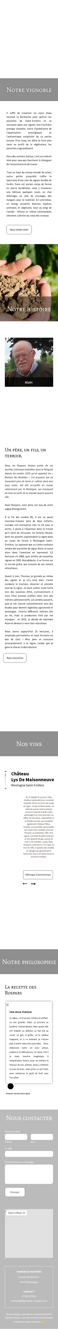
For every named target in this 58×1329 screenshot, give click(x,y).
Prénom (8, 1142)
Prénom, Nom (13, 1131)
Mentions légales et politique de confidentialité (25, 1314)
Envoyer (14, 1192)
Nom (33, 1142)
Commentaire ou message (19, 1162)
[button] (29, 10)
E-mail (9, 1148)
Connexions (36, 1322)
